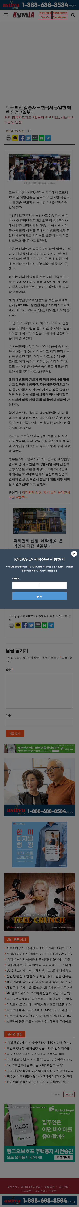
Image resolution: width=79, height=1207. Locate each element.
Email (15, 578)
